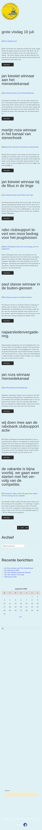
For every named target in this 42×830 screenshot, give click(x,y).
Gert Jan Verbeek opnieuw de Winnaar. (17, 572)
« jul (20, 617)
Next (22, 527)
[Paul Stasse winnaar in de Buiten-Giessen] (21, 297)
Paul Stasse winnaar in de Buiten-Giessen (21, 286)
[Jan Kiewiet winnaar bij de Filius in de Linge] (21, 195)
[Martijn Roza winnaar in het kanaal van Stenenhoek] (21, 147)
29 (32, 610)
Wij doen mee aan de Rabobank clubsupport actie (20, 426)
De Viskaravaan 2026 (11, 570)
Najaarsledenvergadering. (20, 334)
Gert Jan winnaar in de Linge (14, 574)
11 (10, 603)
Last (27, 527)
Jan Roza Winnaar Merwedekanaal (16, 376)
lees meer (7, 64)
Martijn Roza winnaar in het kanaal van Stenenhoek (19, 134)
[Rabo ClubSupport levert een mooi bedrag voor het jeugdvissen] (21, 248)
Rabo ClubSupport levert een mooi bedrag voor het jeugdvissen (20, 234)
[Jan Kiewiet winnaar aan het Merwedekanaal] (21, 93)
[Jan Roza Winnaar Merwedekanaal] (21, 387)
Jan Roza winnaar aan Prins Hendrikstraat (18, 568)
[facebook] (25, 824)
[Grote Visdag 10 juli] (21, 41)
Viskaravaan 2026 (10, 577)
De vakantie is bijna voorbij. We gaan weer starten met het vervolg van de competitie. (20, 477)
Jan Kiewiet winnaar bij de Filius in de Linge (20, 183)
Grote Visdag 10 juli (18, 32)
